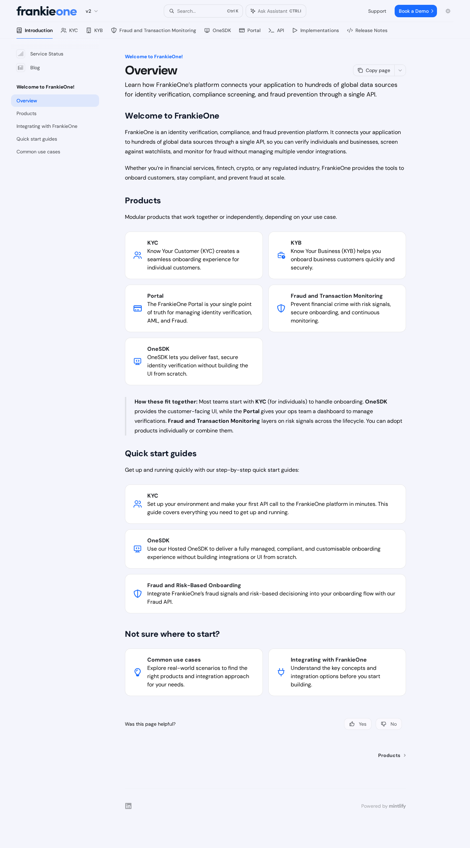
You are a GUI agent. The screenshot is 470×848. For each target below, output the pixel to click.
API (280, 30)
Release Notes (371, 30)
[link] (194, 255)
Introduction (39, 30)
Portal (253, 30)
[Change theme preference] (447, 11)
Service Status (46, 54)
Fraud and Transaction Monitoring (157, 30)
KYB (98, 30)
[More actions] (400, 70)
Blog (35, 67)
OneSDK (222, 30)
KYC (73, 30)
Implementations (319, 30)
